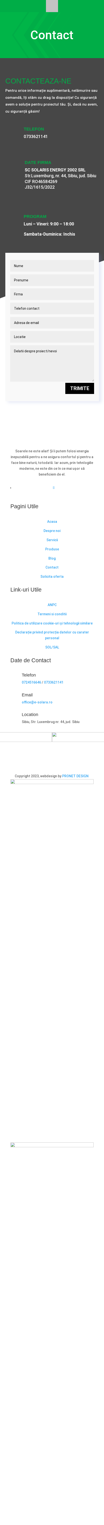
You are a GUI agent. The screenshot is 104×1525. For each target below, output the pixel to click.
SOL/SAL (52, 647)
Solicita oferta (52, 576)
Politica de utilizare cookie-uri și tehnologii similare (52, 623)
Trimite (79, 388)
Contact (52, 567)
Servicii (52, 540)
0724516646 (31, 682)
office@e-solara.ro (37, 702)
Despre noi (52, 531)
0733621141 (36, 136)
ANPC (52, 605)
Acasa (52, 522)
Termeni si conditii (52, 614)
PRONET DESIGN (75, 776)
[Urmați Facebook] (53, 488)
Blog (52, 558)
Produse (52, 549)
